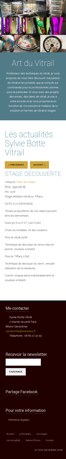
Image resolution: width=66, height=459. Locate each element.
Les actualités (13, 440)
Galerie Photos (33, 440)
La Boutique (25, 434)
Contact (50, 440)
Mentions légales (18, 419)
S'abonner (15, 372)
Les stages (41, 434)
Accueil (10, 434)
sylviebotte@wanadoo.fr (21, 331)
